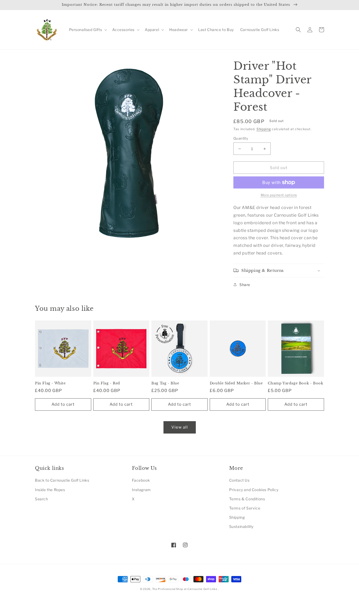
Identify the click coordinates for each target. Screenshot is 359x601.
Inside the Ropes (50, 489)
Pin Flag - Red (106, 383)
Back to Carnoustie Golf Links (62, 480)
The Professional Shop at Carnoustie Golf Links (184, 588)
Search (41, 499)
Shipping (264, 129)
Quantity (240, 138)
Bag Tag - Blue (165, 383)
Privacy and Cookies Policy (254, 489)
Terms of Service (244, 508)
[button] (87, 29)
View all (179, 427)
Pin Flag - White (50, 383)
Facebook (141, 480)
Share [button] (244, 284)
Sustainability (241, 526)
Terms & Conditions (247, 499)
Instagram (141, 489)
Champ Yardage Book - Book (295, 383)
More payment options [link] (279, 195)
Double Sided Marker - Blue (236, 383)
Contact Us (239, 480)
